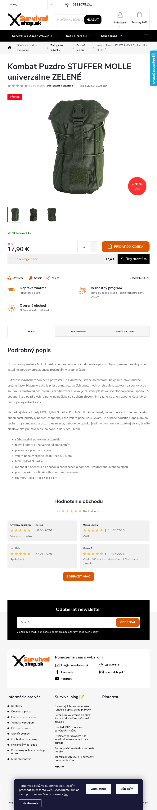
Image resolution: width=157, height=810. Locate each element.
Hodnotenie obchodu (78, 501)
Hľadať (93, 20)
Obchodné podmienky (24, 739)
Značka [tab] (126, 331)
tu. (66, 794)
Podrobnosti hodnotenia (60, 85)
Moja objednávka (21, 759)
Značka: (140, 278)
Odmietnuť (98, 789)
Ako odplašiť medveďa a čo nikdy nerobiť (74, 749)
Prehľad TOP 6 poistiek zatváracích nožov (68, 728)
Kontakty (12, 4)
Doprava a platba (21, 711)
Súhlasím (126, 789)
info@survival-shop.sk (74, 665)
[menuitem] (34, 36)
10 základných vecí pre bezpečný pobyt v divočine (74, 758)
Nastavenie (30, 803)
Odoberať (127, 622)
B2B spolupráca (20, 728)
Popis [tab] (31, 331)
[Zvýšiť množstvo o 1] (94, 244)
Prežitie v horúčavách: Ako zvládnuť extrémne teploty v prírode (71, 739)
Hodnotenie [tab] (78, 331)
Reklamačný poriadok (24, 745)
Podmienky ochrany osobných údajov (29, 751)
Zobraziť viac (78, 576)
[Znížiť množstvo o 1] (94, 249)
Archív (59, 766)
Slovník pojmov (20, 733)
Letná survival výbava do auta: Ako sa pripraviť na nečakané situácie (73, 718)
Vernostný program (22, 722)
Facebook (67, 672)
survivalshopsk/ (114, 672)
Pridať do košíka (128, 247)
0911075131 (113, 665)
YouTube (66, 679)
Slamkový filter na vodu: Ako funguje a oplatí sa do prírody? (73, 707)
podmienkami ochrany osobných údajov (75, 632)
